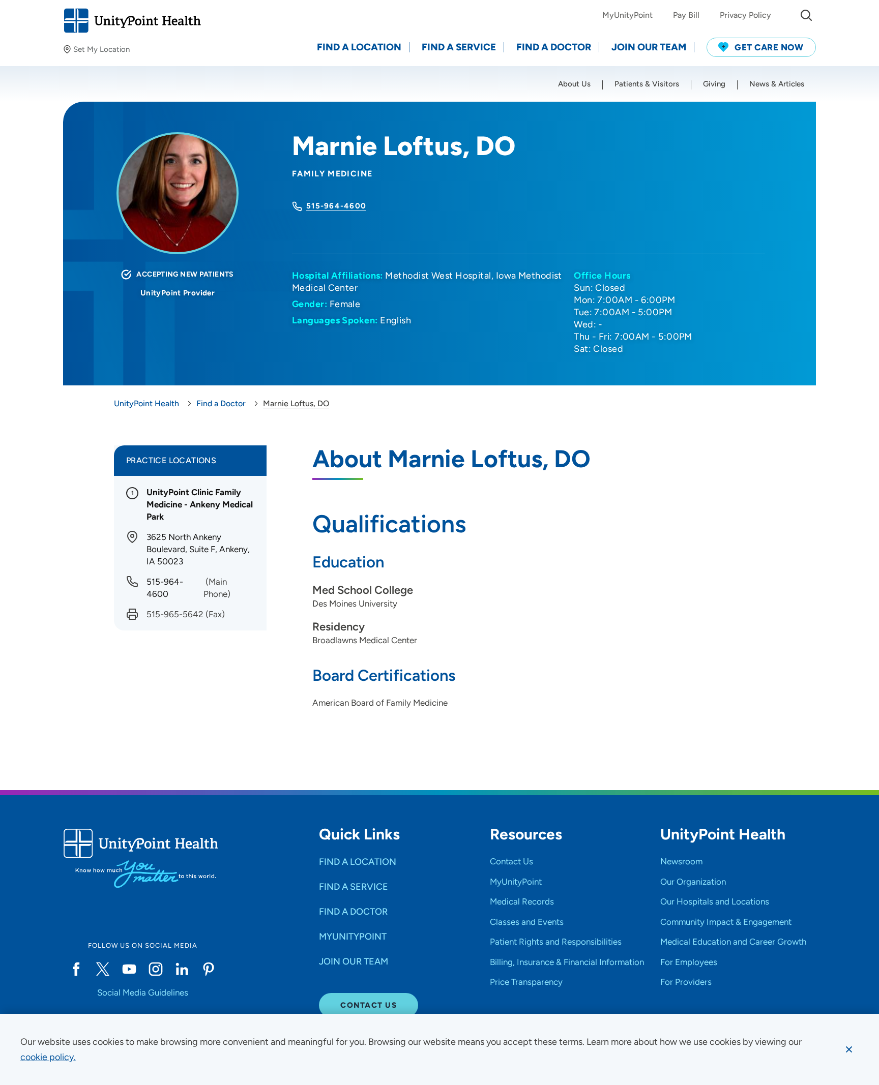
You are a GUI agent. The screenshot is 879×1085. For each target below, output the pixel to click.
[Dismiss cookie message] (849, 1049)
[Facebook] (76, 969)
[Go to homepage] (132, 21)
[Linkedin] (182, 969)
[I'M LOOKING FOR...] (806, 15)
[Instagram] (155, 969)
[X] (103, 969)
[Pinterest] (208, 969)
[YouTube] (129, 969)
